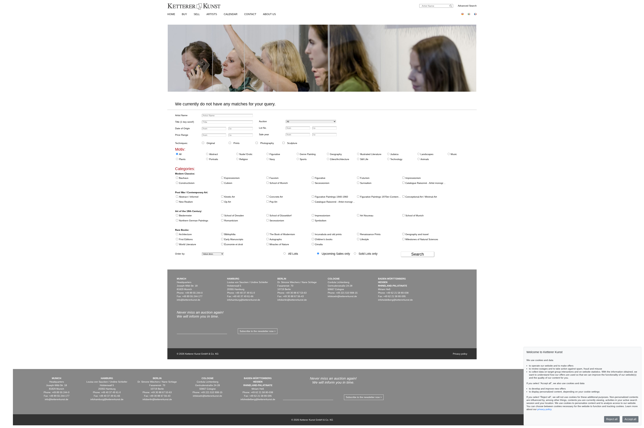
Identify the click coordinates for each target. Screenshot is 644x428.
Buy (184, 14)
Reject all (612, 419)
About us (269, 14)
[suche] (451, 6)
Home (171, 14)
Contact (250, 14)
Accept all (630, 419)
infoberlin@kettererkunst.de (292, 299)
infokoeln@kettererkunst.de (342, 296)
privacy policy (544, 409)
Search (417, 254)
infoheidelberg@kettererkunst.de (395, 299)
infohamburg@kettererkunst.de (243, 299)
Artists (211, 14)
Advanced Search (467, 5)
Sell (197, 14)
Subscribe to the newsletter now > (258, 331)
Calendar (230, 14)
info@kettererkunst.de (188, 299)
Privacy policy (460, 353)
